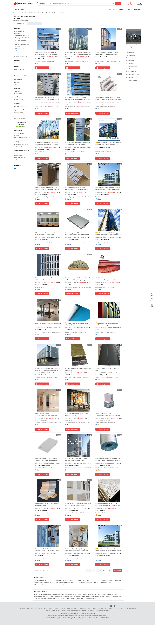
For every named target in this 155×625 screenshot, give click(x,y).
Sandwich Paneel (22, 35)
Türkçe (116, 608)
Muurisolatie (129, 77)
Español (57, 608)
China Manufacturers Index (73, 610)
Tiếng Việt (122, 608)
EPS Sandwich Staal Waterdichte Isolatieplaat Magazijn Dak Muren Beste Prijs (47, 98)
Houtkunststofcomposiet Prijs (42, 582)
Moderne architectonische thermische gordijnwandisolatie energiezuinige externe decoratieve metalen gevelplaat (46, 459)
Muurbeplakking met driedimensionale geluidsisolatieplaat (76, 414)
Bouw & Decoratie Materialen (19, 32)
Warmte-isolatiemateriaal (22, 45)
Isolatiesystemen (131, 72)
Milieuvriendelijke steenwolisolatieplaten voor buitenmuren (78, 369)
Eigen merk (20, 157)
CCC (18, 91)
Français (51, 608)
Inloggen (139, 5)
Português (69, 608)
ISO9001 (19, 100)
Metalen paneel (21, 76)
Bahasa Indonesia (131, 608)
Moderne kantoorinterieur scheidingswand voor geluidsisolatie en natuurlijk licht (48, 324)
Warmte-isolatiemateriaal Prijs (64, 582)
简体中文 (33, 608)
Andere (18, 146)
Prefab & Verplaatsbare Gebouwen (21, 41)
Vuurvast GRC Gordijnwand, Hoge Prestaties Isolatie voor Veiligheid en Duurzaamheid (48, 279)
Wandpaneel (129, 69)
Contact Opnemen (43, 68)
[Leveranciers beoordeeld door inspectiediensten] (22, 123)
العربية (94, 608)
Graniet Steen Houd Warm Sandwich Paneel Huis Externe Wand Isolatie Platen (78, 504)
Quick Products (61, 610)
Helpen (121, 9)
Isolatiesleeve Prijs (83, 580)
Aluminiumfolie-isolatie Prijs (63, 580)
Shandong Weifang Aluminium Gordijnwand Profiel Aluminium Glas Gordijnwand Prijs (108, 143)
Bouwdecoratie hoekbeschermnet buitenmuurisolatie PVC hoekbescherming (76, 188)
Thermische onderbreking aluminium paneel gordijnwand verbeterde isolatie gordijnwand (47, 369)
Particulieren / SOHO (21, 144)
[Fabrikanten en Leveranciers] (22, 4)
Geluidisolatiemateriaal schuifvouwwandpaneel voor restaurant (46, 414)
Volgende (117, 570)
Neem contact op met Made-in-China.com (86, 606)
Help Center (42, 606)
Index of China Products (88, 610)
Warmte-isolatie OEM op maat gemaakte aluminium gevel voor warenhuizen (77, 459)
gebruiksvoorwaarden (92, 619)
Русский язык (82, 608)
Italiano (75, 608)
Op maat (19, 113)
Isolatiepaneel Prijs (106, 582)
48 (47, 570)
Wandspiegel (129, 63)
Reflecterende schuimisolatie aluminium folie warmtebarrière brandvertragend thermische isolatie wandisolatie (107, 459)
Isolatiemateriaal (131, 58)
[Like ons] (111, 606)
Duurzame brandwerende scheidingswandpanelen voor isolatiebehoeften (108, 414)
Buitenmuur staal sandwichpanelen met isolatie (107, 369)
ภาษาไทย (111, 608)
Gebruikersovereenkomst (60, 606)
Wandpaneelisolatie (131, 80)
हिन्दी (106, 608)
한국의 (89, 608)
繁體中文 (39, 608)
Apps (128, 9)
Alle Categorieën (19, 9)
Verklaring (49, 606)
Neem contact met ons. (22, 168)
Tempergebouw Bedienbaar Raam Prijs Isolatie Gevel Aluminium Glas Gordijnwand (46, 143)
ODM (18, 153)
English (27, 608)
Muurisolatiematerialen (132, 74)
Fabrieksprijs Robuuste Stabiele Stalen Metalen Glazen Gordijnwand (106, 324)
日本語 (45, 608)
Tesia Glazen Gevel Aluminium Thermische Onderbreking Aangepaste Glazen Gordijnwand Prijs (108, 188)
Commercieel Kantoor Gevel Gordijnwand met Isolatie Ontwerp (47, 504)
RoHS (18, 93)
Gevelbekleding (130, 55)
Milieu (18, 63)
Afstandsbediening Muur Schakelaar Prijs (111, 580)
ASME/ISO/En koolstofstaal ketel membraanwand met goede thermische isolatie (108, 279)
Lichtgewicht (20, 69)
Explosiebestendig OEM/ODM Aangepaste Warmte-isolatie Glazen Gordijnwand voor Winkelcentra (108, 234)
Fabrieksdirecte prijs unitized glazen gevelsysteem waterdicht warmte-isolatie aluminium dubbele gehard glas (46, 53)
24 (40, 570)
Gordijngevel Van (22, 38)
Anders (18, 160)
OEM (18, 155)
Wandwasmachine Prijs (40, 580)
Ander (16, 51)
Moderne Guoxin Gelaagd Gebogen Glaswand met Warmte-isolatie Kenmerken (77, 550)
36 (43, 570)
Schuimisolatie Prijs (39, 585)
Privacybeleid (71, 606)
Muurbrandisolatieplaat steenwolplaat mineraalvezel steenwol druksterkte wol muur (107, 504)
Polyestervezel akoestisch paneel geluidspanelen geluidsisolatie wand (45, 234)
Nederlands (100, 608)
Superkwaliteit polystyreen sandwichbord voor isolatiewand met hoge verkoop (77, 143)
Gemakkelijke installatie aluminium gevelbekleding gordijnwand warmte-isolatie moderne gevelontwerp (77, 234)
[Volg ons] (114, 606)
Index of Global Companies (102, 610)
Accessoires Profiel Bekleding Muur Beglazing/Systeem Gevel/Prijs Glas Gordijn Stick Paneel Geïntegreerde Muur (47, 550)
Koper (111, 9)
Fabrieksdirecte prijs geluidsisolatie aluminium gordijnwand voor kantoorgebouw (77, 98)
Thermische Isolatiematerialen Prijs (88, 582)
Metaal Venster (21, 48)
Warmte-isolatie (130, 60)
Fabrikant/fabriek (22, 137)
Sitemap (100, 606)
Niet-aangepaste (20, 106)
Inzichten (106, 606)
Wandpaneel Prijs (61, 585)
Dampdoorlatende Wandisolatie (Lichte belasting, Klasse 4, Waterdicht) (76, 324)
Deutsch (63, 608)
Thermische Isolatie (131, 66)
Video (59, 28)
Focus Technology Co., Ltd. (75, 613)
